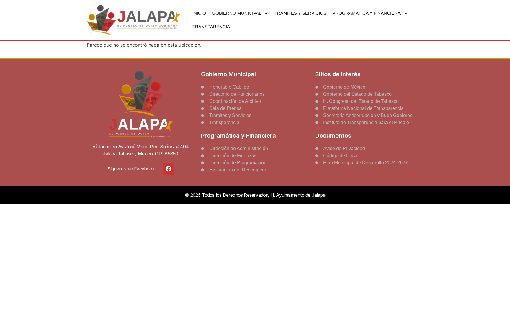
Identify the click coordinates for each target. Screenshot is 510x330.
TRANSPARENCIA (211, 26)
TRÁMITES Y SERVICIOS (300, 13)
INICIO (199, 13)
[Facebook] (168, 169)
